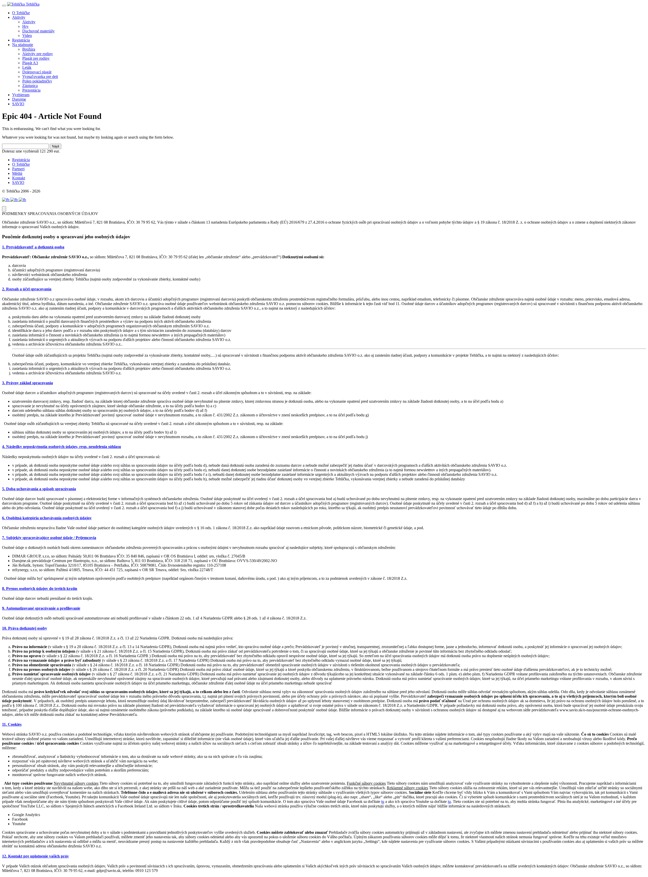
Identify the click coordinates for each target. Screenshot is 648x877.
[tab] (324, 247)
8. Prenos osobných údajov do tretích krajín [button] (39, 588)
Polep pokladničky (37, 81)
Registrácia (21, 40)
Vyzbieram (20, 95)
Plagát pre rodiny (36, 58)
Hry (25, 26)
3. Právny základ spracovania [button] (27, 383)
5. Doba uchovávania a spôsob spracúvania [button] (39, 489)
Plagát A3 (30, 63)
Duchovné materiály (38, 31)
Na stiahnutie (22, 44)
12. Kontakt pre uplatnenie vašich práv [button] (35, 856)
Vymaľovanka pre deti (40, 76)
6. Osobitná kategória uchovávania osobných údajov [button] (47, 518)
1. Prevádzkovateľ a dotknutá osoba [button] (33, 247)
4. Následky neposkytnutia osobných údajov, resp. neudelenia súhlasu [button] (61, 446)
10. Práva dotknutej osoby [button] (24, 628)
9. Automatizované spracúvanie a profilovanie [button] (41, 608)
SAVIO (18, 104)
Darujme (19, 99)
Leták (26, 67)
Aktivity (18, 17)
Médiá (17, 173)
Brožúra (28, 49)
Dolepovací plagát (36, 72)
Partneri (18, 169)
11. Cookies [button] (12, 724)
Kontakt (18, 178)
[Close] (4, 208)
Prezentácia (31, 90)
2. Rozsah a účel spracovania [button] (26, 289)
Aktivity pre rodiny (37, 54)
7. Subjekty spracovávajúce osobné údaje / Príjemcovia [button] (49, 538)
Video (27, 35)
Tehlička (32, 4)
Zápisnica (30, 85)
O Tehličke (21, 13)
